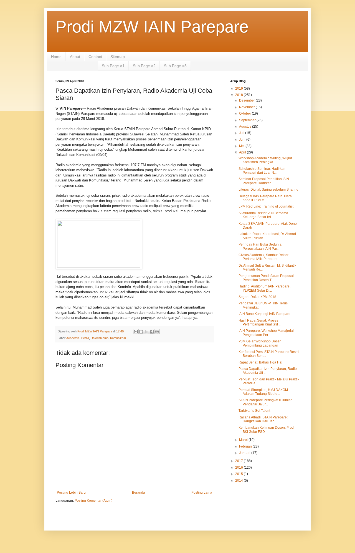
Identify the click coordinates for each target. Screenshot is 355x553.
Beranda (138, 492)
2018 (239, 95)
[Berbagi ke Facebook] (151, 331)
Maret (243, 440)
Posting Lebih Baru (71, 492)
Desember (247, 100)
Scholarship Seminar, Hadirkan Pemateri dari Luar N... (262, 171)
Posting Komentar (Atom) (93, 501)
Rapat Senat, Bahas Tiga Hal (260, 362)
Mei (242, 146)
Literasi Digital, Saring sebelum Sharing (268, 189)
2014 (239, 481)
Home (56, 56)
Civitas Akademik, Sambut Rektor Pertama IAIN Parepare (263, 257)
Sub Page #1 (113, 66)
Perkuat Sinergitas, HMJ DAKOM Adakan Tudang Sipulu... (263, 392)
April (243, 152)
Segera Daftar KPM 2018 (257, 297)
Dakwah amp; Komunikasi (108, 338)
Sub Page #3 (175, 66)
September (248, 120)
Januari (245, 453)
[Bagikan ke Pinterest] (157, 331)
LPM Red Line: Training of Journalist (266, 206)
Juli (242, 133)
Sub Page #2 (144, 66)
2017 (239, 461)
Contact (95, 56)
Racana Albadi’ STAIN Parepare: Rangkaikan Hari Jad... (263, 419)
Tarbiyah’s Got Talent (254, 411)
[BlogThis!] (141, 331)
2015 (239, 474)
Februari (246, 446)
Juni (242, 140)
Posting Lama (201, 492)
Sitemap (117, 56)
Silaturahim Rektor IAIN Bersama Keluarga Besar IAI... (263, 215)
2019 (239, 88)
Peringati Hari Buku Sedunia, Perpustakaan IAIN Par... (260, 246)
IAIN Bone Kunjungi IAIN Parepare (264, 314)
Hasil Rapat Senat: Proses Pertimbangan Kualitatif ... (260, 322)
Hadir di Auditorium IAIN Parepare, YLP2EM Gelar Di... (264, 288)
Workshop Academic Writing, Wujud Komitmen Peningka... (265, 160)
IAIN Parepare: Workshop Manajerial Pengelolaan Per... (266, 333)
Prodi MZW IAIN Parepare (151, 26)
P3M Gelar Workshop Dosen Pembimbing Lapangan (260, 343)
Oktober (245, 113)
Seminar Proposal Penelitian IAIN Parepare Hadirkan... (264, 181)
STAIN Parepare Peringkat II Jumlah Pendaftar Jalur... (266, 402)
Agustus (245, 126)
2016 (239, 467)
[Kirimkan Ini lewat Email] (136, 331)
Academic (73, 338)
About (75, 56)
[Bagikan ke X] (146, 331)
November (247, 107)
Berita (85, 338)
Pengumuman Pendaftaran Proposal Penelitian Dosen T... (266, 278)
